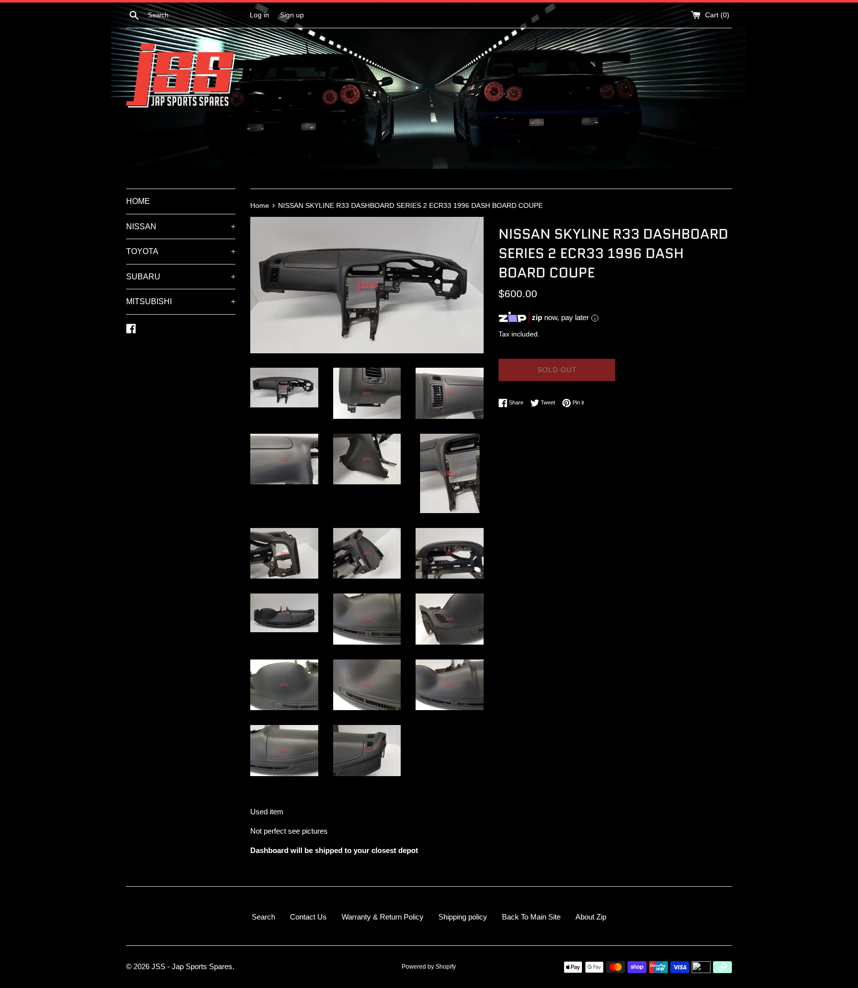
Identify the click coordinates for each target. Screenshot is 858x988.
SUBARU (180, 276)
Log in (259, 15)
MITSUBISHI (180, 301)
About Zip (590, 917)
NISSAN (180, 226)
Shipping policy (462, 917)
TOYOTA (180, 251)
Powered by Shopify (429, 966)
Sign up (292, 15)
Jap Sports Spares (202, 966)
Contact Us (308, 917)
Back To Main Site (531, 917)
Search (263, 917)
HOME (138, 201)
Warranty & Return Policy (383, 917)
